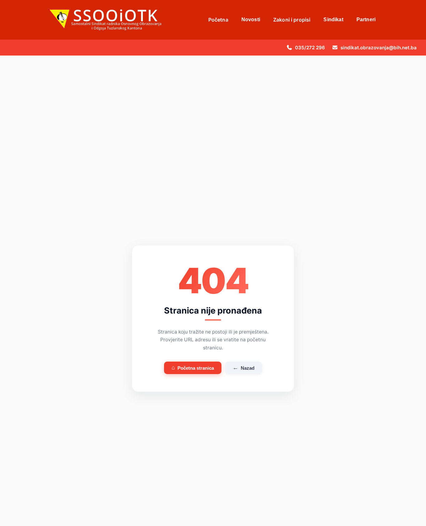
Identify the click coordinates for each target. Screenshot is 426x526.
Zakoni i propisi (292, 20)
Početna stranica (193, 367)
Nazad (243, 367)
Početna (218, 20)
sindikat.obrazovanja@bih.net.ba (379, 48)
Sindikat (333, 19)
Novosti (250, 19)
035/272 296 (310, 48)
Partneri (365, 19)
